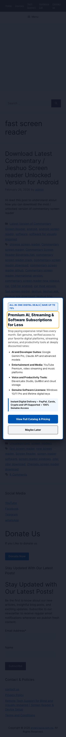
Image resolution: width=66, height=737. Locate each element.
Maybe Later (33, 429)
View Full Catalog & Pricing (33, 419)
